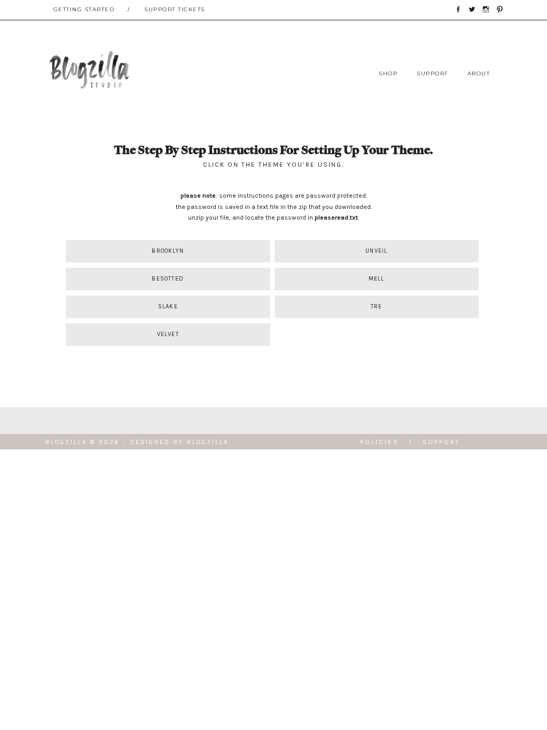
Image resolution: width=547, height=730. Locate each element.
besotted (168, 278)
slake (168, 306)
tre (376, 306)
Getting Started (84, 9)
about (478, 73)
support (432, 73)
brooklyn (168, 250)
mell (377, 278)
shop (388, 73)
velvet (168, 334)
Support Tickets (174, 9)
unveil (376, 250)
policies (379, 442)
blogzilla (208, 442)
